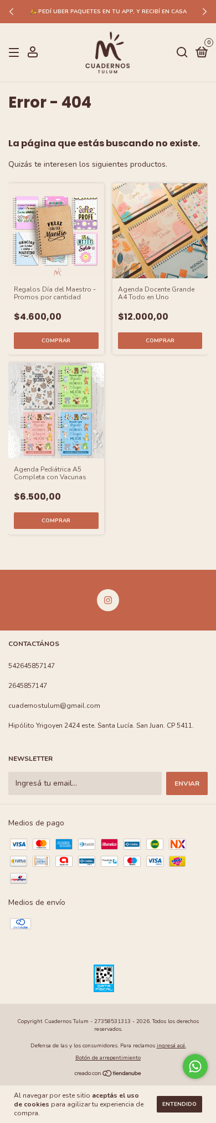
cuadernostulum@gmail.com (54, 705)
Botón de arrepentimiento (108, 1058)
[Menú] (15, 53)
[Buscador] (182, 53)
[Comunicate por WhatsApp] (195, 1066)
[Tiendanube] (108, 1074)
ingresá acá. (171, 1046)
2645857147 (27, 685)
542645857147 (31, 665)
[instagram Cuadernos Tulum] (108, 600)
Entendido (179, 1104)
